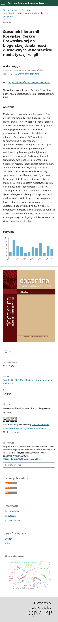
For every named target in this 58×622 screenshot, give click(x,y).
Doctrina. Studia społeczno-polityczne (27, 3)
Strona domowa (10, 10)
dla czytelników (12, 511)
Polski (8, 543)
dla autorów (10, 515)
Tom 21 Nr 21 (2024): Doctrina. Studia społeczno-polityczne (25, 15)
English (8, 538)
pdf (9, 351)
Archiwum (26, 10)
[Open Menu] (3, 3)
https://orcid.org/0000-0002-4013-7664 (21, 74)
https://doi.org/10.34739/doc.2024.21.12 (29, 82)
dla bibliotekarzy (12, 520)
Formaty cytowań (13, 464)
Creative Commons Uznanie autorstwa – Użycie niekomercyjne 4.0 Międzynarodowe (26, 428)
